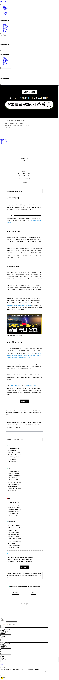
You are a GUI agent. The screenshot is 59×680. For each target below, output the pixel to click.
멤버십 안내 (5, 13)
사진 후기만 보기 (5, 631)
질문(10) (2, 143)
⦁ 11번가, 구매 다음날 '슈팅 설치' (13, 505)
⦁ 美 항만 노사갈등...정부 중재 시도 (13, 525)
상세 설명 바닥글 (3, 141)
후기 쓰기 (2, 633)
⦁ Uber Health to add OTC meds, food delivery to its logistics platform (19, 561)
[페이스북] (24, 604)
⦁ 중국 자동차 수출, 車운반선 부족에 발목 (14, 528)
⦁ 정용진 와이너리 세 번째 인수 (12, 479)
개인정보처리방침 (3, 665)
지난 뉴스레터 (22, 160)
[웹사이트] (21, 604)
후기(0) (1, 142)
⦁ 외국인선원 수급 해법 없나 (12, 540)
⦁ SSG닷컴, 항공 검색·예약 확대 (13, 492)
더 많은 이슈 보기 (24, 567)
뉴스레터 (4, 7)
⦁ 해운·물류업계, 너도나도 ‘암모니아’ (13, 534)
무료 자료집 (5, 12)
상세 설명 (2, 140)
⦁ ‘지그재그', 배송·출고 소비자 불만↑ (14, 507)
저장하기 (2, 630)
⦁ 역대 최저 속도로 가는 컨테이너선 (13, 536)
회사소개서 (5, 14)
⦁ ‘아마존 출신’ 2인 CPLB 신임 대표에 (14, 482)
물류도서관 (5, 10)
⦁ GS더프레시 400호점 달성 (12, 486)
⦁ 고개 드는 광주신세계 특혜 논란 (13, 471)
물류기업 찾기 (5, 8)
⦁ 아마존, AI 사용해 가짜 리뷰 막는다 (13, 484)
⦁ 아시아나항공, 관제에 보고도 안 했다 (13, 545)
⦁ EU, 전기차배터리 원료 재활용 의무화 (14, 454)
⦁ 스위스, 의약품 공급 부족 (11, 461)
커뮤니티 (4, 11)
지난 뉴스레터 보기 (24, 401)
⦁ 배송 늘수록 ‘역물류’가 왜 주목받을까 (14, 509)
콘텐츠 (4, 6)
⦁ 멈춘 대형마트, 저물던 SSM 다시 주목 (14, 488)
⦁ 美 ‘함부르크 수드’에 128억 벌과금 (13, 527)
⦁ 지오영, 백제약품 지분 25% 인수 (13, 477)
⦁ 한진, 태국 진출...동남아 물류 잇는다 (14, 513)
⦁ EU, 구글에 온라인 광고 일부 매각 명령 (14, 456)
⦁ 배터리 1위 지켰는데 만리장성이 (13, 457)
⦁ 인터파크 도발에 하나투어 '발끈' (13, 473)
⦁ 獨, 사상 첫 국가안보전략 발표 (12, 450)
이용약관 (2, 664)
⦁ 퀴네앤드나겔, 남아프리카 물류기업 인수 (14, 541)
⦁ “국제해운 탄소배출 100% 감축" (13, 532)
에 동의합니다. (7, 624)
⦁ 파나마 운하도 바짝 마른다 (12, 530)
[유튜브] (27, 604)
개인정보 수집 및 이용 (4, 624)
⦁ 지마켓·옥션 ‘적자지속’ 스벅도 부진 (13, 481)
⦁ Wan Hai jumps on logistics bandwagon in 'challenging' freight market (20, 557)
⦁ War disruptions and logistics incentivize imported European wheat (19, 559)
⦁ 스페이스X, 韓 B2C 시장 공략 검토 (13, 452)
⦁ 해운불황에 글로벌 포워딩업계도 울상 (14, 538)
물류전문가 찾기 (5, 9)
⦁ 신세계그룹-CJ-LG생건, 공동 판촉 (13, 475)
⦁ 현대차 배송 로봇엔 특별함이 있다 (13, 511)
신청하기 (2, 656)
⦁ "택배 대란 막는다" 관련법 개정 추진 (14, 504)
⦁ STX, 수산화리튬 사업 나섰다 (12, 543)
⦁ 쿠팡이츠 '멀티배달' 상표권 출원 (13, 502)
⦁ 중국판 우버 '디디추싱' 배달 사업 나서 (14, 515)
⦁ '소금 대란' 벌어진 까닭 (11, 490)
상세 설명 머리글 (3, 139)
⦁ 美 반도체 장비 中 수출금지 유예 (13, 448)
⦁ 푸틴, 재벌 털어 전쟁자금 (11, 459)
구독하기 (27, 160)
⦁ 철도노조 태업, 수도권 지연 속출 (13, 547)
